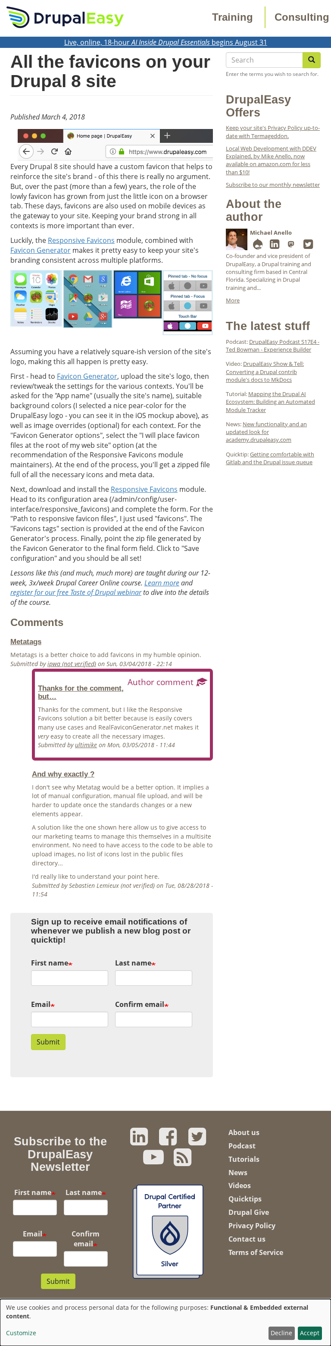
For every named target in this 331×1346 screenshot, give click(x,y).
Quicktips (245, 1199)
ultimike (86, 745)
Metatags (25, 641)
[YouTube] (153, 1162)
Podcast (242, 1146)
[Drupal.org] (257, 246)
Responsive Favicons (81, 240)
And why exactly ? (63, 774)
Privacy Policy (251, 1225)
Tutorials (243, 1159)
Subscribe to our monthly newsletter (273, 185)
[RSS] (182, 1162)
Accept (309, 1333)
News (237, 1172)
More (233, 300)
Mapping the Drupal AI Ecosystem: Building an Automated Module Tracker (270, 402)
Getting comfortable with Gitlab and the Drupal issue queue (270, 458)
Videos (239, 1185)
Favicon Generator (40, 250)
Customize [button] (21, 1333)
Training (232, 17)
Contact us (246, 1239)
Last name (133, 963)
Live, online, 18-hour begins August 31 (165, 42)
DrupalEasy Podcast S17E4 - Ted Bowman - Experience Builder (272, 345)
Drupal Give (248, 1212)
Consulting (302, 17)
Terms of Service (255, 1252)
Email (40, 1004)
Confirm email (139, 1004)
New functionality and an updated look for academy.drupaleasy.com (266, 432)
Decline (281, 1333)
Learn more (161, 583)
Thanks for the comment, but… (81, 692)
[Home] (65, 16)
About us (243, 1132)
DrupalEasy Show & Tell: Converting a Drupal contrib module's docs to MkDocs (265, 372)
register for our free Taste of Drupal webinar (75, 592)
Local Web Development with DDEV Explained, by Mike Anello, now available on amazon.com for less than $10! (271, 160)
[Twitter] (308, 246)
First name (49, 963)
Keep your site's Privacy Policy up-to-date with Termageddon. (273, 131)
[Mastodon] (291, 246)
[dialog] (165, 1322)
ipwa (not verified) (71, 664)
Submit (48, 1042)
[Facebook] (167, 1141)
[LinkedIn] (274, 246)
